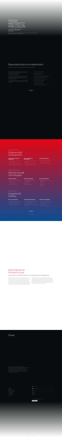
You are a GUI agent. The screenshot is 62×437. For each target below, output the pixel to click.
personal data (41, 399)
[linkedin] (29, 434)
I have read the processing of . (38, 399)
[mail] (31, 434)
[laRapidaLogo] (12, 1)
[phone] (32, 434)
